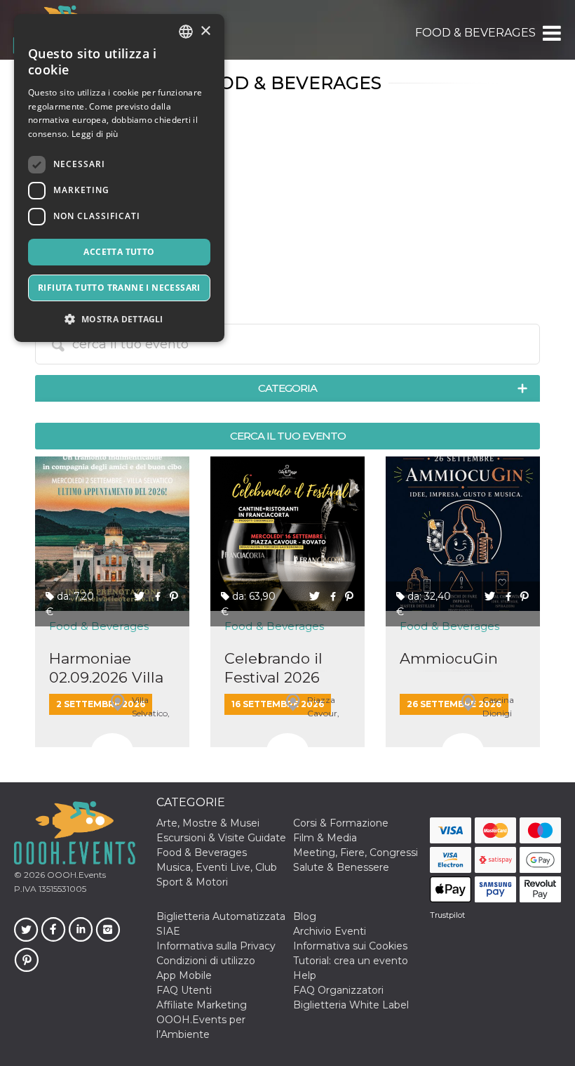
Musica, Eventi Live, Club (216, 867)
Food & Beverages (201, 852)
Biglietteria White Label (351, 1005)
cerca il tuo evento (288, 435)
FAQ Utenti (184, 990)
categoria (287, 388)
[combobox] (186, 32)
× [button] (205, 31)
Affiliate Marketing (201, 1005)
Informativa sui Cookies (350, 946)
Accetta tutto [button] (118, 252)
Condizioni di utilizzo (205, 960)
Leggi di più (95, 134)
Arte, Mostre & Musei (207, 823)
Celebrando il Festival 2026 (273, 668)
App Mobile (184, 975)
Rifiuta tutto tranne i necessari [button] (119, 288)
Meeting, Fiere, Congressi (355, 852)
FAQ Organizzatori (338, 990)
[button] (551, 33)
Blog (304, 916)
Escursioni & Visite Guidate (221, 837)
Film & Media (325, 837)
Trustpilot (447, 915)
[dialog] (119, 178)
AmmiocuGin (449, 658)
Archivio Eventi (329, 931)
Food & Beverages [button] (475, 32)
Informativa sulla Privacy (216, 946)
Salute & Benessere (341, 867)
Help (304, 975)
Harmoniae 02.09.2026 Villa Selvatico (106, 668)
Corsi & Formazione (340, 823)
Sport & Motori (192, 882)
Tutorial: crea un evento (350, 960)
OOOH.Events (75, 874)
